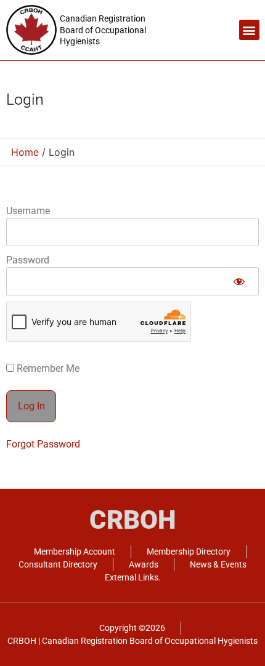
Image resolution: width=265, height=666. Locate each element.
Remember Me (47, 369)
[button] (249, 30)
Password (27, 260)
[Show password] (239, 281)
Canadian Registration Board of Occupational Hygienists (103, 30)
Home (25, 152)
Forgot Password (43, 444)
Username (28, 211)
